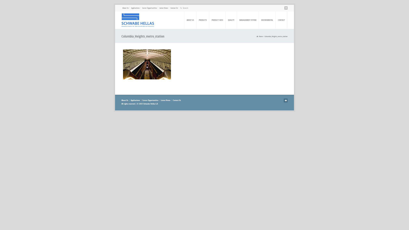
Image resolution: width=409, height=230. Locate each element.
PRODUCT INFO (217, 20)
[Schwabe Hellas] (137, 20)
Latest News (163, 8)
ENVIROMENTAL (267, 20)
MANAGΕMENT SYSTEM (247, 20)
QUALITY (231, 20)
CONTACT (281, 20)
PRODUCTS (203, 20)
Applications (135, 8)
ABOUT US (190, 20)
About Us (125, 8)
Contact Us (174, 8)
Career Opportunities (149, 8)
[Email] (286, 8)
